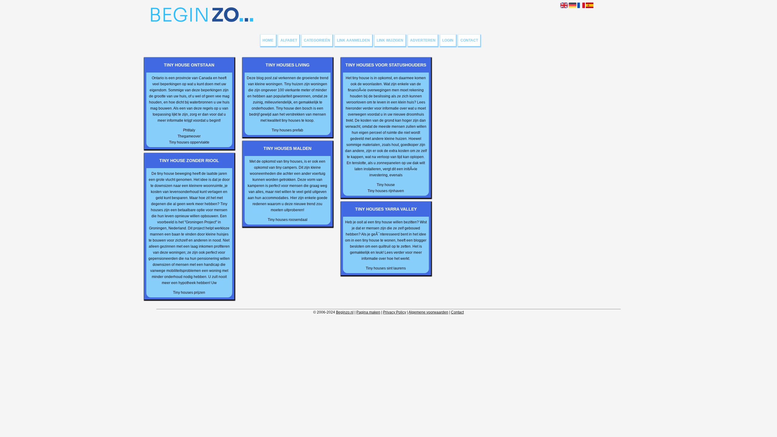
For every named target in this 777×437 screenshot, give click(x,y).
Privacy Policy (394, 312)
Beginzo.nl (345, 312)
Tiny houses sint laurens (386, 268)
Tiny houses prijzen (189, 292)
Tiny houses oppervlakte (189, 142)
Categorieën (317, 40)
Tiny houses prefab (287, 130)
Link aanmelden (353, 40)
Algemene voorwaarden (428, 312)
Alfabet (288, 40)
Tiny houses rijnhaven (386, 191)
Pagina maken (368, 312)
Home (268, 40)
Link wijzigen (390, 40)
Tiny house (386, 185)
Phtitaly (189, 130)
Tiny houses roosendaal (287, 220)
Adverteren (423, 40)
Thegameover (189, 136)
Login (447, 40)
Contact (469, 40)
